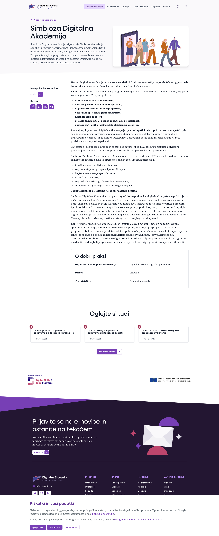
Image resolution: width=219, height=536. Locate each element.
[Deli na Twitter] (39, 106)
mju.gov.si (169, 490)
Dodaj (33, 94)
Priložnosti (111, 6)
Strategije (90, 486)
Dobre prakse (118, 482)
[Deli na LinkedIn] (45, 106)
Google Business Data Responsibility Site (138, 519)
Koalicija (142, 486)
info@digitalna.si (44, 486)
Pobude (89, 490)
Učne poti (116, 490)
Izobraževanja (141, 6)
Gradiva (116, 486)
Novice (166, 6)
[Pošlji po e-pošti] (51, 106)
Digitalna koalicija (94, 6)
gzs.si (166, 486)
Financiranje (91, 482)
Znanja (125, 6)
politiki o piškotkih (103, 514)
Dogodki (155, 6)
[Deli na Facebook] (32, 106)
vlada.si (168, 482)
